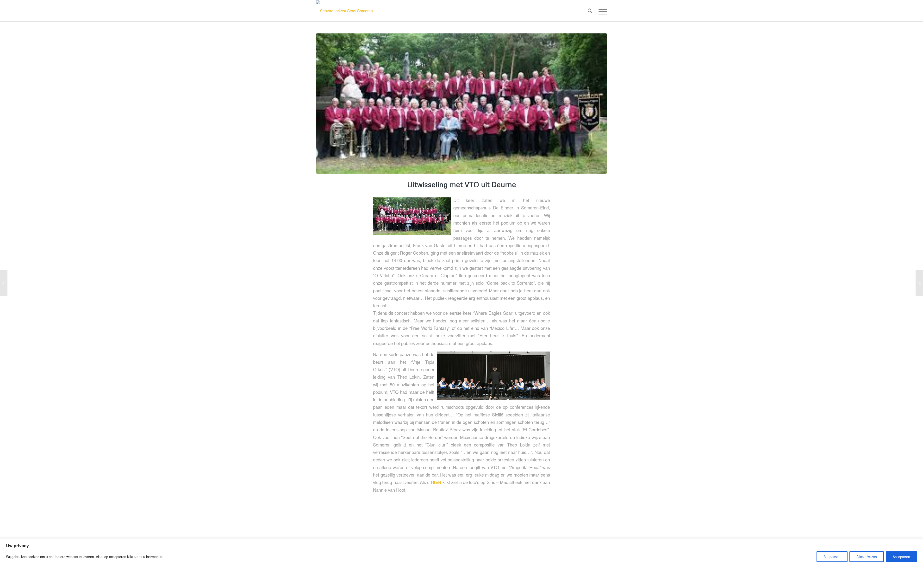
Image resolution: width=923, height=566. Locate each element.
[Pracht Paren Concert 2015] (919, 283)
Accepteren (901, 556)
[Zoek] (590, 10)
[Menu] (601, 10)
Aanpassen (832, 556)
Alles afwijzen (866, 556)
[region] (461, 552)
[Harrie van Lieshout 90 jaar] (3, 283)
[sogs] (461, 103)
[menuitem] (590, 10)
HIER (436, 482)
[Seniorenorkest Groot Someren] (344, 10)
